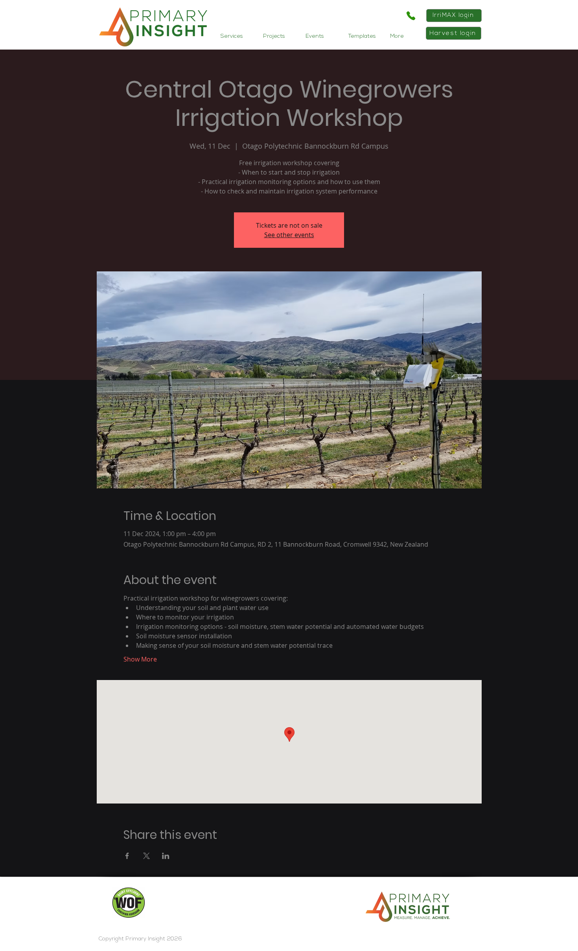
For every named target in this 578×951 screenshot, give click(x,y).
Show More (140, 659)
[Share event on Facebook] (127, 856)
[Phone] (410, 16)
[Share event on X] (146, 856)
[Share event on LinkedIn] (165, 856)
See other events (289, 234)
